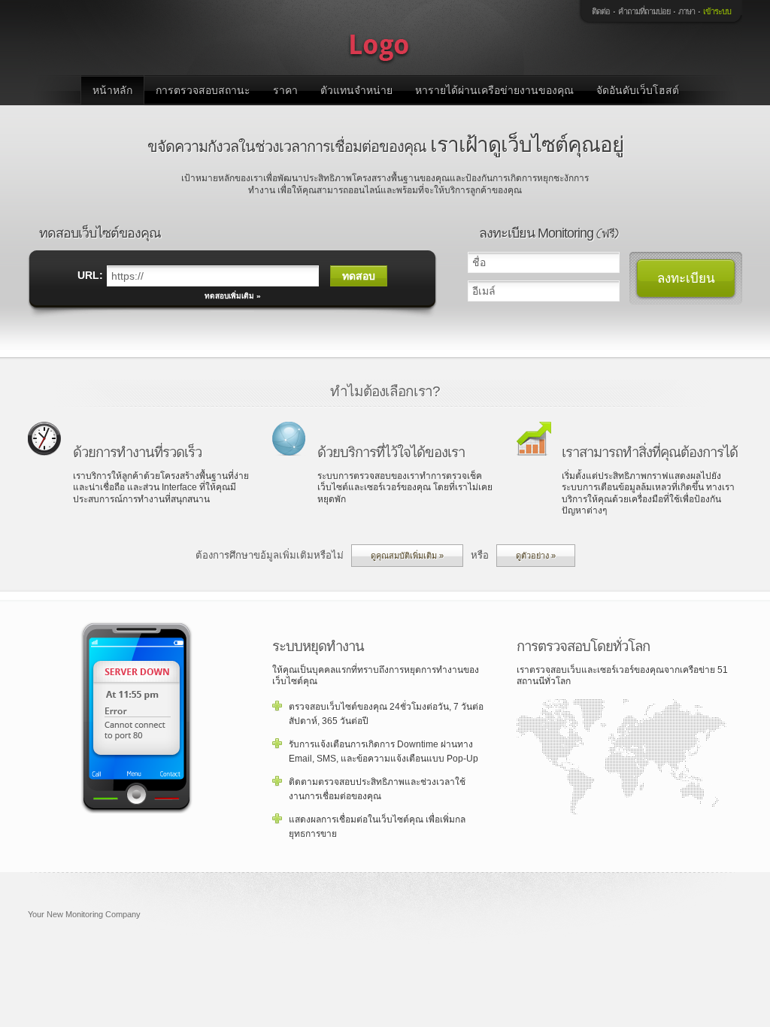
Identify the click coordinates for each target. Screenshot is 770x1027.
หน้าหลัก (112, 90)
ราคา (285, 90)
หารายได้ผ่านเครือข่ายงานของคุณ (494, 90)
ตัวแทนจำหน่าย (356, 90)
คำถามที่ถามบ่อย (644, 11)
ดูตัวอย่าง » (536, 555)
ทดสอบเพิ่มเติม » (233, 296)
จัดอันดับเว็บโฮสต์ (637, 90)
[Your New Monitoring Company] (381, 37)
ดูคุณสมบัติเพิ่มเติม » (407, 555)
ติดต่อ (601, 11)
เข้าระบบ (717, 11)
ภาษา (686, 11)
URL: (90, 275)
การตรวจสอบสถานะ (203, 90)
